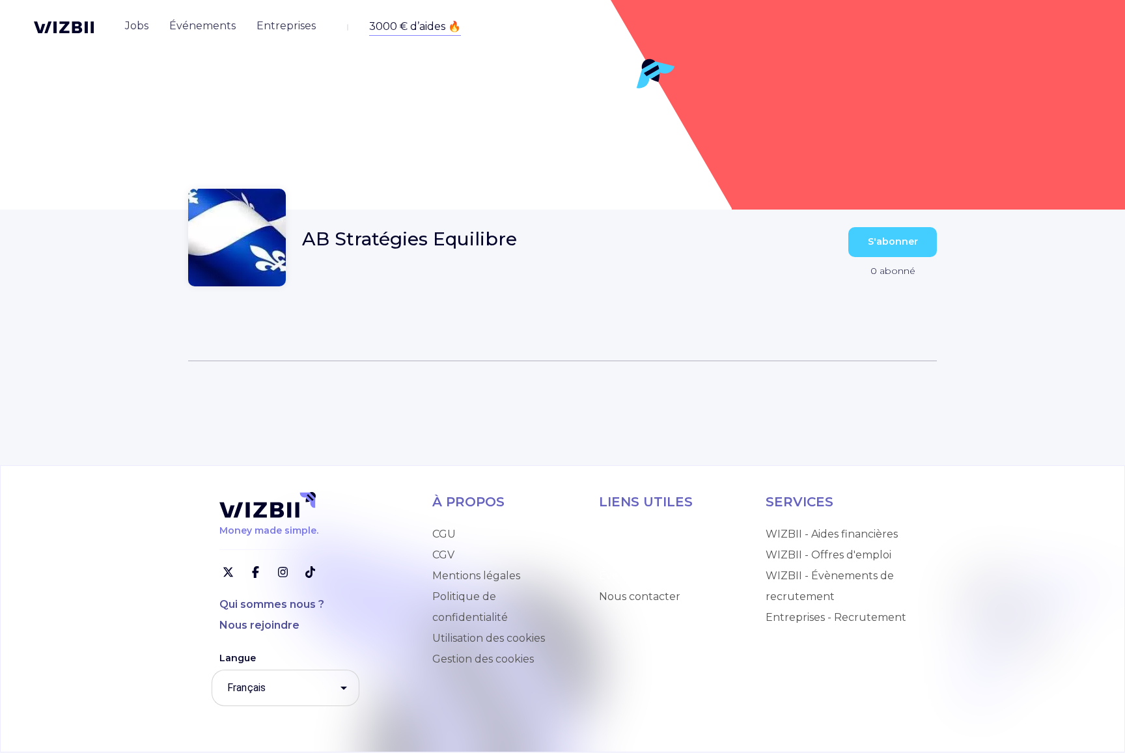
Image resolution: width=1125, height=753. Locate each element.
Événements (632, 575)
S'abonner (893, 241)
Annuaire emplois (644, 534)
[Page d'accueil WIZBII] (64, 27)
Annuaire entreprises (653, 555)
